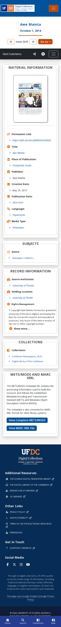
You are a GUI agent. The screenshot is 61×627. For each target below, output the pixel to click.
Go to (44, 42)
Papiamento (19, 215)
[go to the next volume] (33, 41)
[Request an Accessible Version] (43, 54)
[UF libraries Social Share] (34, 54)
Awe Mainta (19, 152)
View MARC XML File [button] (22, 428)
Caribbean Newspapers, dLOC (27, 356)
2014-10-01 (18, 202)
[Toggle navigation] (53, 8)
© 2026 (30, 614)
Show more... (21, 328)
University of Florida (23, 285)
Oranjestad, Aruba (22, 165)
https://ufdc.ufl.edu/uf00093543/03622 (32, 140)
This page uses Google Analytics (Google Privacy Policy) (30, 598)
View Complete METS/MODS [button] (27, 420)
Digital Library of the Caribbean (27, 361)
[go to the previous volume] (11, 41)
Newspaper (18, 227)
